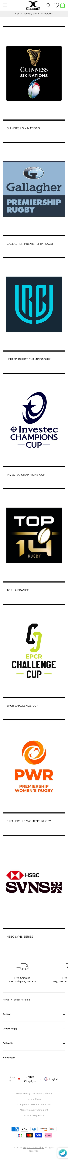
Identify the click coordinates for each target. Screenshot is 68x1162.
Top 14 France (18, 590)
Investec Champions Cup (26, 474)
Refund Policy (34, 1098)
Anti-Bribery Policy (34, 1115)
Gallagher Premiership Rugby (30, 243)
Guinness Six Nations (23, 128)
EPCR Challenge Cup (22, 705)
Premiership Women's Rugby (29, 821)
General (34, 1014)
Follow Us (34, 1043)
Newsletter (34, 1057)
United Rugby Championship (29, 359)
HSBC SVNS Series (20, 936)
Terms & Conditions (42, 1093)
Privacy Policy (23, 1093)
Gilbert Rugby (34, 1028)
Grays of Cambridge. (33, 1147)
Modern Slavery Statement (34, 1109)
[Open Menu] (5, 5)
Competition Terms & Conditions (34, 1104)
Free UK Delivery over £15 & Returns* (34, 13)
